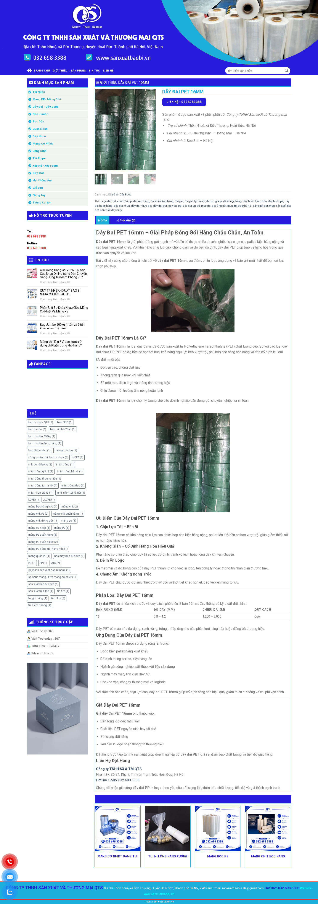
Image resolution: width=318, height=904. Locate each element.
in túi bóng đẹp (72, 485)
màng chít (69, 506)
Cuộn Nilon (40, 128)
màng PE (61, 527)
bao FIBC (64, 422)
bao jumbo (37, 429)
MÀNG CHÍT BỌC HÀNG (268, 856)
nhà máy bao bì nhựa (69, 556)
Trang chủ (41, 70)
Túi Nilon (39, 92)
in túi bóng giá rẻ (40, 471)
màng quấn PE (39, 556)
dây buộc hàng (232, 201)
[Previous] (101, 129)
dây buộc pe (275, 201)
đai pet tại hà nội (195, 201)
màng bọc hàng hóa (42, 506)
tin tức (63, 591)
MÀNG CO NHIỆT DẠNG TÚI (118, 856)
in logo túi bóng (40, 464)
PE (31, 562)
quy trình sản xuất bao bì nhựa (49, 570)
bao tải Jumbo (66, 450)
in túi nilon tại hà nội (71, 492)
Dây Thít (38, 173)
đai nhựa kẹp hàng (162, 201)
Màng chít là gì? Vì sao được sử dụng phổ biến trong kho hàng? (61, 343)
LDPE (33, 499)
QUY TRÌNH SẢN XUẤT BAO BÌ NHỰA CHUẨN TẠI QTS (60, 292)
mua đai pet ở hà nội (213, 205)
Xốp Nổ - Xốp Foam (45, 165)
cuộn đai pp (124, 201)
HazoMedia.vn (166, 901)
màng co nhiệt (39, 527)
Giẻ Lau (38, 187)
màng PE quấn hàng (42, 534)
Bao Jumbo (40, 114)
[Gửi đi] (286, 71)
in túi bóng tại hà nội (42, 485)
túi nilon (58, 598)
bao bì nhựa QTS (40, 422)
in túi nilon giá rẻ (40, 492)
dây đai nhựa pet (141, 205)
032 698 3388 (36, 236)
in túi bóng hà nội (70, 471)
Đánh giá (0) (126, 220)
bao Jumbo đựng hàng (44, 443)
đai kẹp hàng (141, 201)
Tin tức (94, 70)
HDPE (77, 457)
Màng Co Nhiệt (43, 143)
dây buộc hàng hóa (255, 201)
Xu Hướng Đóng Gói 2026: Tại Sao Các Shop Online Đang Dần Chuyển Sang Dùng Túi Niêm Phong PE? (63, 273)
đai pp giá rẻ (214, 201)
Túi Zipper (40, 158)
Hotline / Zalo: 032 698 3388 (118, 780)
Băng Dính (40, 151)
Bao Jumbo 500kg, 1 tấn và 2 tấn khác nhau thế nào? (62, 326)
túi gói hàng (37, 598)
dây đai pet (160, 205)
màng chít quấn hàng (68, 513)
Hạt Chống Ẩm (42, 180)
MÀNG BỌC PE (217, 856)
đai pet (179, 201)
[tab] (102, 220)
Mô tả (102, 220)
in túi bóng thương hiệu (44, 478)
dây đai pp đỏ (191, 205)
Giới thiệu (60, 70)
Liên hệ (108, 70)
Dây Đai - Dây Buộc (45, 106)
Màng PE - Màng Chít (47, 99)
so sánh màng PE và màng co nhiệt (52, 577)
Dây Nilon (39, 136)
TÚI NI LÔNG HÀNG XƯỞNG (167, 856)
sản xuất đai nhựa (264, 205)
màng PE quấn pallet (43, 541)
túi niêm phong (39, 605)
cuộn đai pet (108, 201)
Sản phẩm (78, 70)
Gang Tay (39, 195)
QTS (55, 562)
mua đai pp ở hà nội (239, 205)
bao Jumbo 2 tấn (62, 429)
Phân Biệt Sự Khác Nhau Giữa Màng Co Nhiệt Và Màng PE (64, 309)
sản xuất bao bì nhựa (43, 584)
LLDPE (49, 499)
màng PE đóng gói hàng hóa (48, 548)
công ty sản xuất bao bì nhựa (48, 457)
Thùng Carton (42, 202)
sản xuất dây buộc (111, 210)
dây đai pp (174, 205)
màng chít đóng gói (42, 520)
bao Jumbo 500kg (41, 436)
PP (43, 562)
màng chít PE (38, 513)
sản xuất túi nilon (40, 591)
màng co (68, 520)
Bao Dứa (38, 121)
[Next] (149, 129)
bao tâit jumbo (39, 450)
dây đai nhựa (122, 205)
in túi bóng (65, 464)
